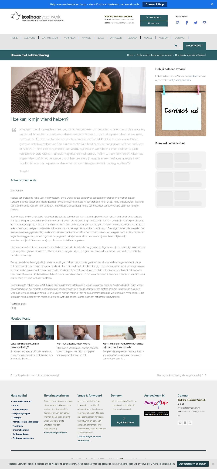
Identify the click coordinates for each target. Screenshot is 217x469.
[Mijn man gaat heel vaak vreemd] (78, 332)
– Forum (15, 405)
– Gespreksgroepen (20, 413)
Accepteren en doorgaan (192, 463)
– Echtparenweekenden (22, 438)
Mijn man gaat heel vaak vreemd (73, 343)
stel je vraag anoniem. (180, 80)
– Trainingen (17, 426)
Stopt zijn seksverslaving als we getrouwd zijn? (180, 375)
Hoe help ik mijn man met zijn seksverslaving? (35, 375)
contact (193, 76)
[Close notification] (212, 4)
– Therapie (16, 417)
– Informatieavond (20, 430)
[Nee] (213, 464)
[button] (178, 46)
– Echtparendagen (20, 434)
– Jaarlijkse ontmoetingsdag (24, 421)
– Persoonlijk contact (21, 401)
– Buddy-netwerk (19, 409)
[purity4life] (156, 404)
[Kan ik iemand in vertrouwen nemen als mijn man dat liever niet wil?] (124, 332)
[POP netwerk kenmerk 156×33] (156, 413)
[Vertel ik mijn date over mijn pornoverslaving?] (32, 332)
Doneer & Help (155, 4)
